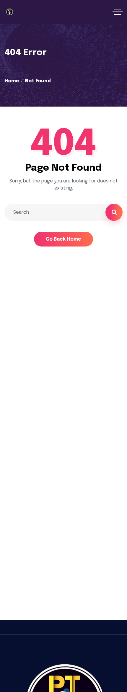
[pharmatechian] (9, 12)
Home (11, 81)
